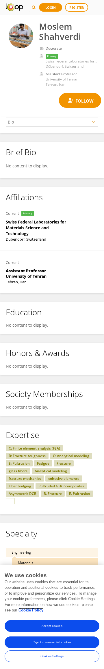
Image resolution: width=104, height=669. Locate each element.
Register (76, 7)
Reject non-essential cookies (52, 642)
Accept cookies (52, 625)
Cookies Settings (52, 656)
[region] (52, 617)
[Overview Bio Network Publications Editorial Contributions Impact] (52, 122)
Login (50, 7)
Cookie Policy (30, 610)
